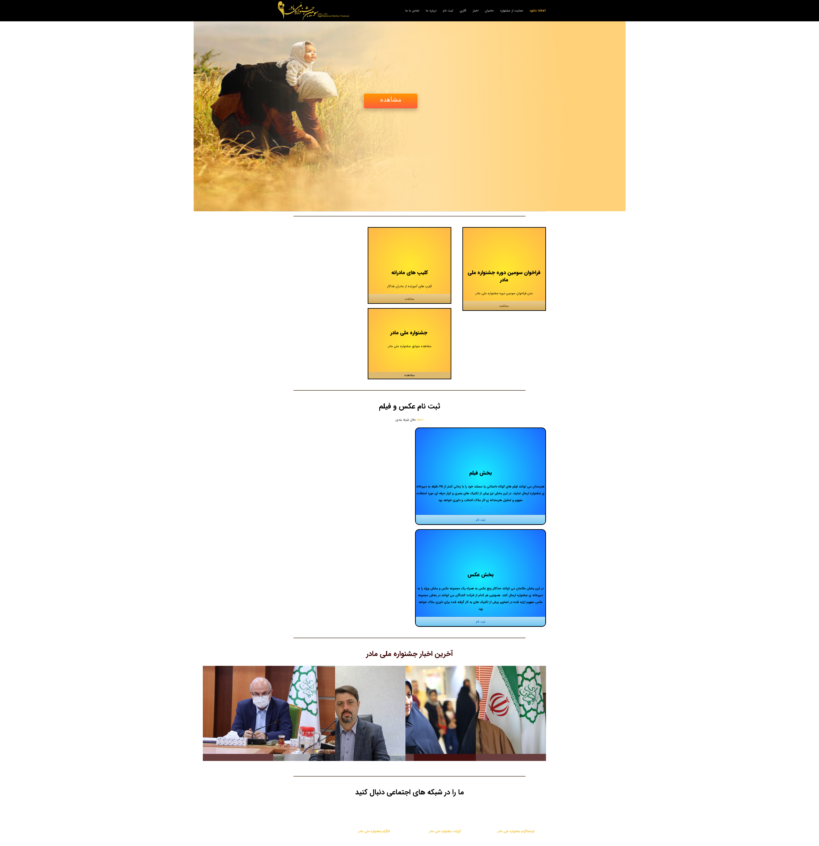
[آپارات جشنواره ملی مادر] (445, 810)
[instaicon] (516, 810)
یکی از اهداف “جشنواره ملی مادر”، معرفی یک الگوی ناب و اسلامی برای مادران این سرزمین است (486, 710)
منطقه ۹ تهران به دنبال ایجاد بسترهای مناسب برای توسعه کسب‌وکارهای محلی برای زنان (346, 728)
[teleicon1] (374, 810)
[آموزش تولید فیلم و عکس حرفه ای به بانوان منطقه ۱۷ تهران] (269, 710)
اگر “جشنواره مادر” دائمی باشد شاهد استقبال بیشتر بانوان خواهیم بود (416, 710)
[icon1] (504, 234)
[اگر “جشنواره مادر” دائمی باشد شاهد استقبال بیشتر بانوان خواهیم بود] (410, 710)
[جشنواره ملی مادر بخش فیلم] (409, 234)
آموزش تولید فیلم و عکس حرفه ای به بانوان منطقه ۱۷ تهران (275, 710)
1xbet (420, 419)
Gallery (262, 710)
